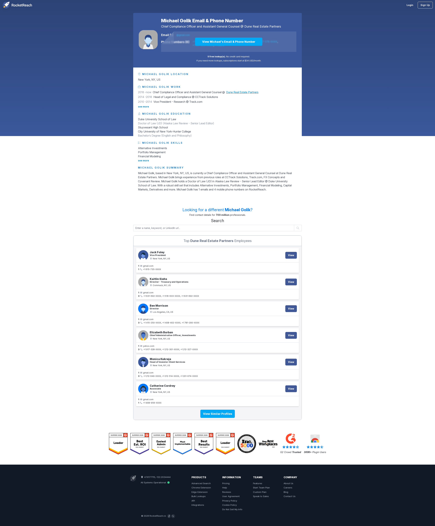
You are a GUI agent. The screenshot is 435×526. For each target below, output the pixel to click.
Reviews (226, 492)
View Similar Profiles (217, 413)
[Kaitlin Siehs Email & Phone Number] (143, 282)
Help (224, 487)
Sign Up (425, 5)
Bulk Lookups (199, 496)
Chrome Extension (201, 487)
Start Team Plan (261, 487)
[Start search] (298, 228)
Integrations (198, 505)
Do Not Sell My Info (232, 509)
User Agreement (231, 496)
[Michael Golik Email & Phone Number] (148, 39)
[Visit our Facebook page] (169, 516)
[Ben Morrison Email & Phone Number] (143, 309)
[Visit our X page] (173, 516)
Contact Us (289, 496)
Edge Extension (200, 492)
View (291, 255)
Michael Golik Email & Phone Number (202, 20)
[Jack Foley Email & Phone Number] (143, 255)
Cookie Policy (229, 505)
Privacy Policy (229, 500)
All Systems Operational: (154, 482)
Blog (286, 492)
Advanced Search (201, 483)
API (193, 500)
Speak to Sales (261, 496)
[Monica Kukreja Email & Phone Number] (143, 362)
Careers (288, 487)
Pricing (226, 483)
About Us (288, 483)
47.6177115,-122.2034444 (157, 477)
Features (257, 483)
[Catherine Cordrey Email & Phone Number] (143, 389)
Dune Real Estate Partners (262, 26)
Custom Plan (259, 492)
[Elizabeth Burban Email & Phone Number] (143, 335)
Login (410, 5)
